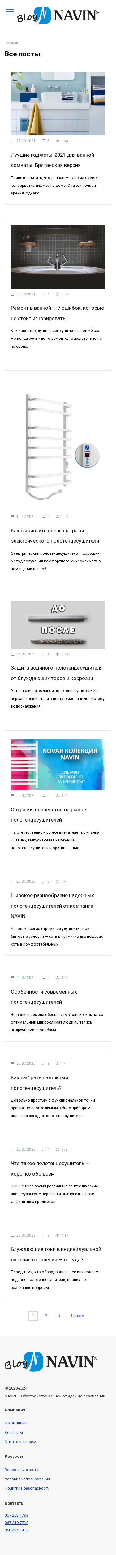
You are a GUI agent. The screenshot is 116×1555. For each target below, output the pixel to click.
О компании (16, 1423)
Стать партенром (20, 1441)
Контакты (14, 1432)
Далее (77, 1315)
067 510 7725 (16, 1522)
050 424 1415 (16, 1530)
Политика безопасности (27, 1488)
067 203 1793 (16, 1515)
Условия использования (27, 1479)
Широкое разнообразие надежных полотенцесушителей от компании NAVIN (52, 905)
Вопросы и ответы (22, 1469)
